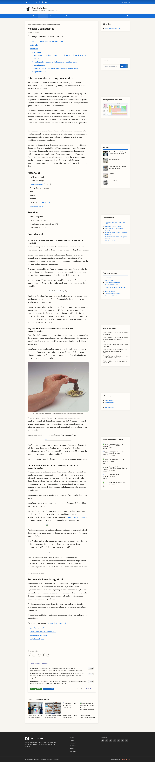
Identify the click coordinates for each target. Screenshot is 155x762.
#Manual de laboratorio (35, 644)
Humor (61, 16)
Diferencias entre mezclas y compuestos (46, 41)
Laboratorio (43, 16)
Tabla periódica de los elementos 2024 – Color (113, 333)
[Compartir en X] (39, 655)
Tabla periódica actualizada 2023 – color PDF (113, 345)
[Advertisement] (115, 44)
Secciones (53, 16)
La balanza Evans (37, 639)
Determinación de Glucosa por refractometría (117, 167)
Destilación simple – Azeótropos (43, 632)
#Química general (48, 644)
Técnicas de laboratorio (112, 296)
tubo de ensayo (46, 202)
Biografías (108, 278)
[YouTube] (26, 2)
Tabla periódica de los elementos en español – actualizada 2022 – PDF (113, 339)
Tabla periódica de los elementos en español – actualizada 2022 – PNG (113, 351)
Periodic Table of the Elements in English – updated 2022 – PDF (113, 356)
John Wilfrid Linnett (115, 181)
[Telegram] (45, 2)
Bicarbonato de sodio (38, 635)
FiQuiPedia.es (109, 400)
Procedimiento (36, 52)
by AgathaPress (126, 2)
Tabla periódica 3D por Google (116, 460)
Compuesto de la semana (112, 282)
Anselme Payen (114, 474)
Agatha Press (90, 689)
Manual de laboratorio (38, 24)
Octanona (112, 173)
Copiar (91, 668)
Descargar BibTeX (36, 689)
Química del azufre (37, 628)
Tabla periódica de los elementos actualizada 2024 (118, 467)
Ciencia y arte (109, 280)
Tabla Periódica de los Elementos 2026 (116, 445)
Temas (35, 16)
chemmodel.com (109, 402)
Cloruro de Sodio (114, 159)
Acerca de (69, 16)
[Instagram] (39, 2)
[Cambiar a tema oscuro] (128, 16)
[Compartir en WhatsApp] (29, 655)
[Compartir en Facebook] (34, 655)
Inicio (28, 16)
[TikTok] (29, 2)
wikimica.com (108, 405)
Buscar (123, 66)
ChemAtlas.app (109, 407)
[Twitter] (36, 2)
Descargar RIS (48, 689)
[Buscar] (99, 16)
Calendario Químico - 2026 (113, 226)
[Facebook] (33, 2)
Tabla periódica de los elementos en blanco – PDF (114, 361)
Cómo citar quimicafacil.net (113, 28)
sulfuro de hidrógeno (76, 517)
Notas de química (110, 291)
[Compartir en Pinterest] (48, 655)
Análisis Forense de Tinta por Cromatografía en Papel (118, 152)
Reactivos (34, 48)
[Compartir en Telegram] (43, 655)
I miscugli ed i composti (57, 623)
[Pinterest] (42, 2)
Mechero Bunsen (36, 206)
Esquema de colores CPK (117, 482)
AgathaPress (126, 759)
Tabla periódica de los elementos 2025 (116, 452)
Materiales (34, 45)
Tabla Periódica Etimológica (113, 241)
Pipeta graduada (36, 184)
